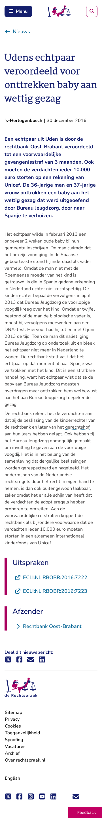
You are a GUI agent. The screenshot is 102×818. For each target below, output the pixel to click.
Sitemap (13, 712)
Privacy (12, 719)
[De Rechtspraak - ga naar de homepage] (21, 688)
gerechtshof (77, 427)
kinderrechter (18, 295)
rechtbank (22, 413)
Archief (12, 753)
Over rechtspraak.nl (25, 760)
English (12, 778)
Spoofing (14, 740)
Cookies (13, 726)
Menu (21, 11)
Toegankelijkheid (22, 733)
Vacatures (15, 746)
